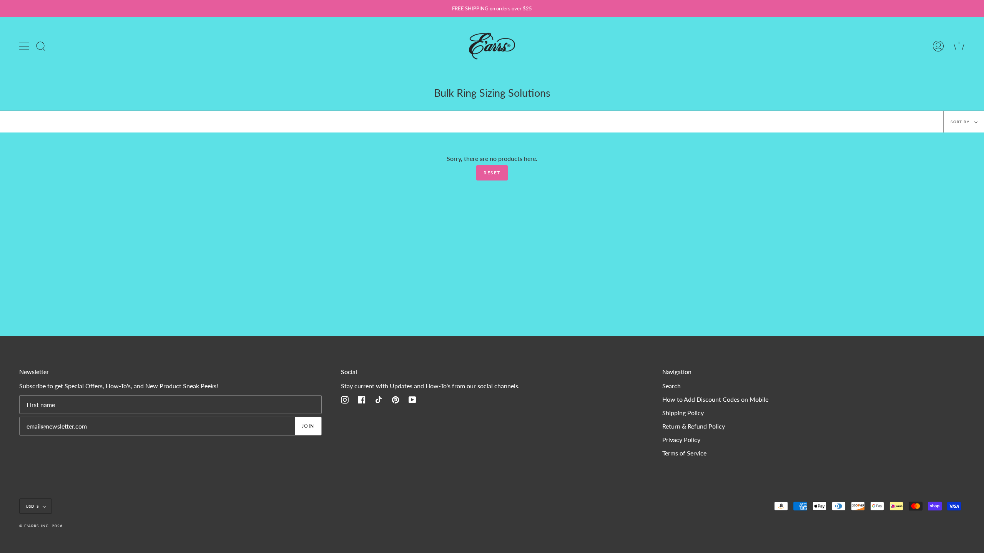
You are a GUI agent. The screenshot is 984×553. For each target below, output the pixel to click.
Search (671, 385)
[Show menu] (25, 46)
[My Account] (938, 46)
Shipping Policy (683, 412)
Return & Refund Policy (693, 426)
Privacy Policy (681, 439)
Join (308, 426)
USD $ (32, 506)
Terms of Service (684, 453)
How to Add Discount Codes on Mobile (715, 399)
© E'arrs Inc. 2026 (41, 525)
